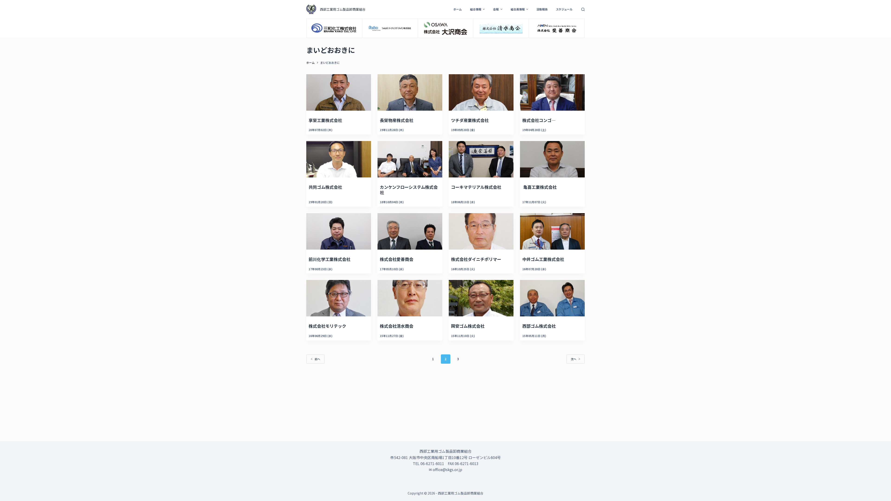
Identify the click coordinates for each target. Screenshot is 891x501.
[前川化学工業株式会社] (338, 231)
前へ (317, 359)
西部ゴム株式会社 (539, 326)
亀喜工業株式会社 (539, 187)
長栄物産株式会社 (396, 120)
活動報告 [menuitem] (542, 9)
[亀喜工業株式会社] (552, 159)
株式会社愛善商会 (396, 259)
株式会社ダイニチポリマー (476, 259)
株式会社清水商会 (396, 326)
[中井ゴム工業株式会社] (552, 231)
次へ (573, 359)
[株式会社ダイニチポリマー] (481, 231)
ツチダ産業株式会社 (470, 120)
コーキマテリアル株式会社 (476, 187)
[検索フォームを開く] (583, 9)
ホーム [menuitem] (457, 9)
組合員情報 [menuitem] (518, 9)
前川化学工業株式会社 (329, 259)
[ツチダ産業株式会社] (481, 92)
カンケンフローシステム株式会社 (409, 189)
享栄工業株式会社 (325, 120)
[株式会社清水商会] (410, 298)
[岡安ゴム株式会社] (481, 298)
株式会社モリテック (327, 326)
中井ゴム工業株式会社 (543, 259)
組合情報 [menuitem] (475, 9)
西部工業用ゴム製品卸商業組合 (342, 9)
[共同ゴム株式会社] (338, 159)
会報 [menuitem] (496, 9)
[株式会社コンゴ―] (552, 92)
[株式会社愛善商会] (410, 231)
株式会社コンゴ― (539, 120)
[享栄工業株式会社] (338, 92)
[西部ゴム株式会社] (552, 298)
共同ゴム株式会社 (325, 187)
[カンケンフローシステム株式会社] (410, 159)
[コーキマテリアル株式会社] (481, 159)
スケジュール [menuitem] (564, 9)
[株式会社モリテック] (338, 298)
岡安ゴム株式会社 (467, 326)
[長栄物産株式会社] (410, 92)
